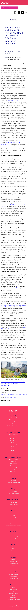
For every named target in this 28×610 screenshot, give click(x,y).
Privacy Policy (16, 606)
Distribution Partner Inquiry (14, 599)
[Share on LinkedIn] (22, 12)
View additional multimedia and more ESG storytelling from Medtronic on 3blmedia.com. (13, 383)
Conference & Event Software (13, 482)
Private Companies (13, 419)
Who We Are (13, 559)
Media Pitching (13, 440)
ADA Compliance (13, 463)
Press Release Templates (13, 533)
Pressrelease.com (13, 578)
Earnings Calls (13, 465)
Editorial (13, 595)
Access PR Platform (13, 434)
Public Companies (13, 417)
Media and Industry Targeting (13, 444)
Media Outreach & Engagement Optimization (13, 515)
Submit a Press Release (13, 493)
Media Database (13, 438)
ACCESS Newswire (13, 574)
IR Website (13, 461)
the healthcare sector (14, 100)
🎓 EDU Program (14, 538)
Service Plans (13, 502)
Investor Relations (13, 563)
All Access (13, 480)
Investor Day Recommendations (13, 525)
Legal (13, 423)
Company (13, 550)
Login (13, 587)
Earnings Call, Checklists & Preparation (13, 521)
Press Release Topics (13, 513)
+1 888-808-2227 (14, 589)
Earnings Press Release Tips (13, 523)
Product (13, 546)
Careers (13, 565)
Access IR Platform (13, 459)
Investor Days (13, 469)
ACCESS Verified (13, 450)
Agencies (13, 421)
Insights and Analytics (13, 448)
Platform (14, 548)
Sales (13, 591)
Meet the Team (13, 561)
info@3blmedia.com (10, 397)
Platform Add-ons (14, 504)
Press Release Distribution (14, 436)
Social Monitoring (14, 446)
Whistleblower (13, 471)
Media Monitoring (14, 442)
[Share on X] (19, 12)
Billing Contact (13, 597)
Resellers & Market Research (13, 425)
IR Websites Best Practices (13, 519)
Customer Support (13, 593)
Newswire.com (13, 576)
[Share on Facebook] (15, 12)
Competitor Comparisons (13, 517)
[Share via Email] (26, 12)
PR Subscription (13, 491)
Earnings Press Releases (13, 467)
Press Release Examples (13, 536)
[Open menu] (25, 2)
